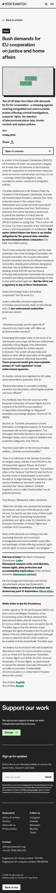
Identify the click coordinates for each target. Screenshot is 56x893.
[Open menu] (52, 4)
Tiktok (33, 832)
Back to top (11, 887)
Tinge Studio (32, 877)
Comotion (21, 877)
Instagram (35, 817)
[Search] (46, 4)
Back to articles (14, 20)
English (20, 682)
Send (48, 777)
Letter (19, 560)
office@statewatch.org (13, 846)
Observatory (46, 591)
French (20, 685)
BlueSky (34, 828)
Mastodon (35, 825)
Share (5, 142)
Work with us (9, 825)
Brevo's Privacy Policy (30, 790)
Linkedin (34, 821)
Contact (6, 821)
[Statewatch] (14, 4)
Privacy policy (9, 828)
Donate (9, 732)
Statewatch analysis (24, 574)
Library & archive (11, 817)
